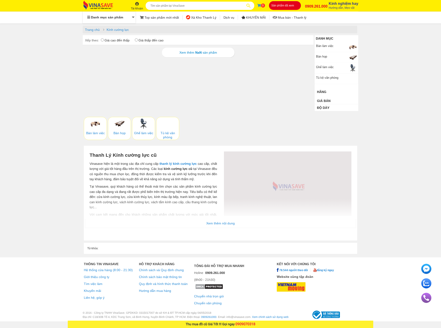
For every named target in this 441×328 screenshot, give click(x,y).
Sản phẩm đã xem (282, 5)
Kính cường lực (118, 30)
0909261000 (209, 317)
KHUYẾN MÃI (255, 17)
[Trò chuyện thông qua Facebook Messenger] (426, 273)
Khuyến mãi (92, 291)
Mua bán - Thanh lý (291, 17)
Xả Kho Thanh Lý (203, 17)
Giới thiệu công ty (96, 277)
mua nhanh (234, 266)
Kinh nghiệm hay (343, 5)
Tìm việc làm (93, 284)
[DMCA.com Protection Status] (209, 288)
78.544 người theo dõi (293, 270)
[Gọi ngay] (426, 302)
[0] (259, 5)
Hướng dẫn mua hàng (155, 291)
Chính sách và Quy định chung (161, 270)
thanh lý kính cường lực (178, 163)
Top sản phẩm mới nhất (161, 17)
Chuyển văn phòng (208, 303)
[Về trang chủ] (103, 5)
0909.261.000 (316, 6)
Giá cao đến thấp (117, 40)
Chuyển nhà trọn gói (209, 296)
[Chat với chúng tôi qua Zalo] (426, 287)
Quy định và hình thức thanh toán (163, 284)
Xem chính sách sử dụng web (270, 317)
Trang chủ (92, 30)
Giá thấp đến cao (151, 40)
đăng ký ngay (325, 270)
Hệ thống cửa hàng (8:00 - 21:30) (108, 270)
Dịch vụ (228, 17)
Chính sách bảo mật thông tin (160, 277)
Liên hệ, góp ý (94, 297)
